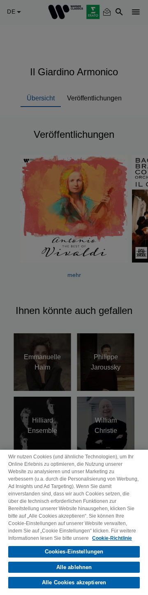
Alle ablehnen (74, 567)
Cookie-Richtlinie (112, 538)
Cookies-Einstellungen (74, 552)
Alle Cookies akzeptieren (74, 582)
